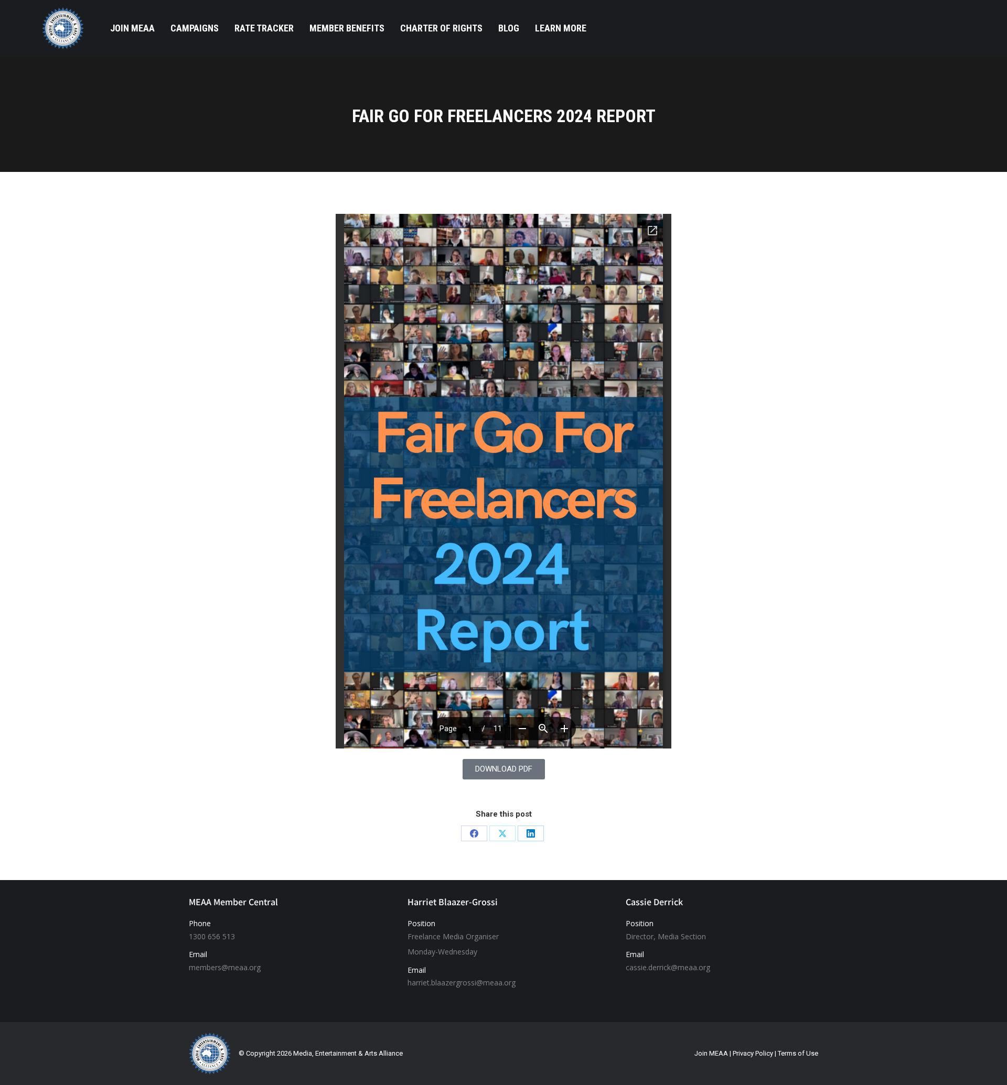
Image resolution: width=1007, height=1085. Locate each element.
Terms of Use (798, 1053)
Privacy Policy (753, 1053)
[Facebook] (474, 833)
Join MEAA (711, 1053)
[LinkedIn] (531, 833)
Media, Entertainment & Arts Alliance (348, 1053)
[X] (502, 833)
